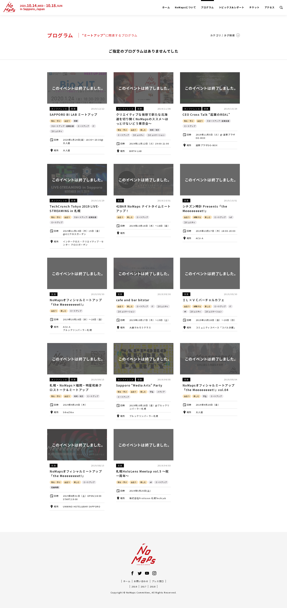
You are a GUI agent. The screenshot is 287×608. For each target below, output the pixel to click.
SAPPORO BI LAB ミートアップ (73, 114)
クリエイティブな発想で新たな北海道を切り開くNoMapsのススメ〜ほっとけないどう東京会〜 (142, 119)
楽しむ (143, 130)
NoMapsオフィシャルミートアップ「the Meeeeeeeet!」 (76, 302)
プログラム (207, 7)
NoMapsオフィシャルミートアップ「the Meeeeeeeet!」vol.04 (209, 387)
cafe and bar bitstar (132, 300)
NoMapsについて (185, 7)
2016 (134, 586)
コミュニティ (56, 131)
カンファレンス (59, 108)
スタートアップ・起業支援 (62, 126)
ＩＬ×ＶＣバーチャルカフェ (204, 300)
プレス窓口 (158, 581)
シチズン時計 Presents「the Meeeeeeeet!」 (205, 208)
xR (151, 482)
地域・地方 (154, 130)
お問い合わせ (141, 581)
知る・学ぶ (56, 121)
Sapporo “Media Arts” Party (139, 385)
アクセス (270, 7)
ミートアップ (83, 126)
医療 (76, 121)
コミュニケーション (156, 135)
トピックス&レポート (231, 7)
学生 (152, 391)
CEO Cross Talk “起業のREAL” (206, 114)
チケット (254, 7)
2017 (143, 586)
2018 (152, 586)
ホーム (166, 7)
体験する (197, 217)
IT (94, 126)
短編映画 (55, 487)
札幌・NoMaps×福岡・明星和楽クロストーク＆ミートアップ (76, 387)
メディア (161, 391)
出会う (67, 121)
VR (185, 311)
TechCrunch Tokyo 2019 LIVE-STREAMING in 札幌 (74, 208)
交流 (73, 108)
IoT (230, 217)
